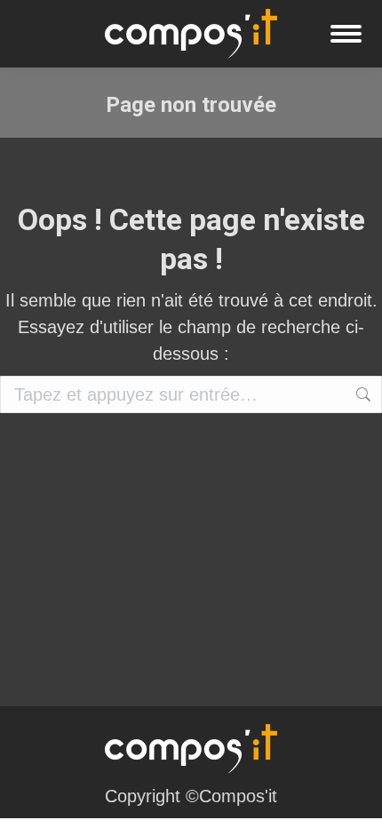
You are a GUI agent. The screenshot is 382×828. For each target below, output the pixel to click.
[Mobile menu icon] (346, 34)
